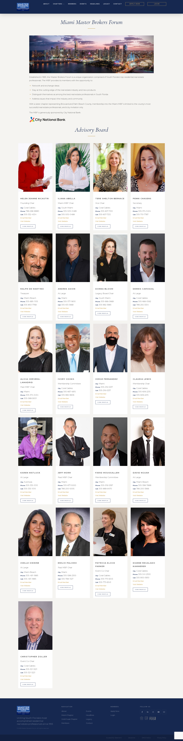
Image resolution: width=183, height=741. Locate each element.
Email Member (25, 218)
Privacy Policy (161, 738)
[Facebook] (142, 712)
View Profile (28, 226)
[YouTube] (158, 712)
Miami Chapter (67, 715)
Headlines (95, 4)
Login (157, 4)
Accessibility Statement (114, 738)
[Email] (164, 712)
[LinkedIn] (148, 712)
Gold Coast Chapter (69, 719)
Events (83, 4)
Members (72, 4)
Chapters (58, 4)
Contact (117, 4)
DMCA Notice (146, 738)
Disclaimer (131, 738)
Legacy (106, 4)
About (46, 4)
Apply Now (134, 4)
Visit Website (25, 221)
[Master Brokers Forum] (23, 7)
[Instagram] (153, 712)
